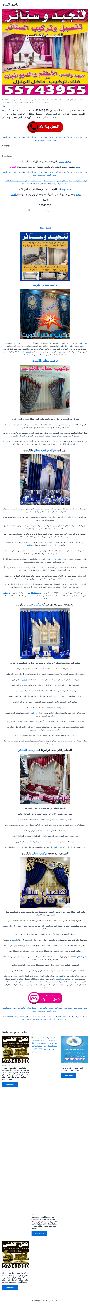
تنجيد (85, 137)
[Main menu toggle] (85, 4)
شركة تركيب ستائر (45, 450)
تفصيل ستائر (32, 137)
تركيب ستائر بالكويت (45, 360)
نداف (51, 137)
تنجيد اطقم (7, 137)
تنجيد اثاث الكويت (34, 593)
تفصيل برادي (26, 183)
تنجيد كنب (68, 137)
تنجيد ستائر (77, 137)
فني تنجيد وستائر (39, 140)
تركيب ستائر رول (19, 137)
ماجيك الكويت (10, 4)
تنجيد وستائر (65, 161)
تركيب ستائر (42, 137)
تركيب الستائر (82, 343)
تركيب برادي (37, 183)
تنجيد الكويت (51, 140)
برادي (45, 183)
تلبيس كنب (58, 137)
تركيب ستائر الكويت (45, 284)
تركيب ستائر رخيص (64, 181)
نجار (86, 100)
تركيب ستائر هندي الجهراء (59, 183)
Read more (10, 1084)
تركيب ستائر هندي (80, 181)
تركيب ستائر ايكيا (34, 181)
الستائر (13, 167)
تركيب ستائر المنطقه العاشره (16, 181)
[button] (84, 13)
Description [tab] (7, 156)
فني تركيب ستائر (49, 181)
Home (4, 100)
